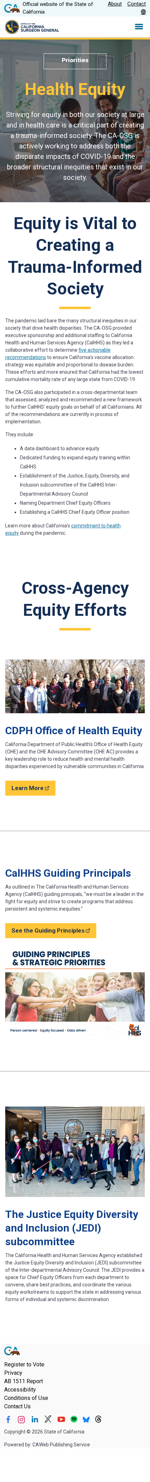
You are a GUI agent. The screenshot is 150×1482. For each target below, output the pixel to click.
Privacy (13, 1373)
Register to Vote (24, 1364)
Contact (136, 4)
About (115, 4)
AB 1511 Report (23, 1381)
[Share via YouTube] (61, 1419)
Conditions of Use (26, 1398)
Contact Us (17, 1406)
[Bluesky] (86, 1419)
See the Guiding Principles (54, 930)
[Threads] (98, 1419)
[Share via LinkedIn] (35, 1419)
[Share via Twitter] (48, 1419)
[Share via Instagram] (21, 1419)
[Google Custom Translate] (143, 12)
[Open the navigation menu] (139, 26)
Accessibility (20, 1389)
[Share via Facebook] (8, 1419)
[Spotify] (73, 1419)
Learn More (33, 787)
